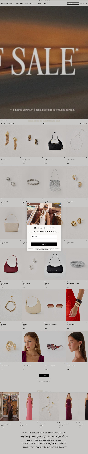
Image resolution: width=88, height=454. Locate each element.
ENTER (44, 244)
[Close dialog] (60, 204)
